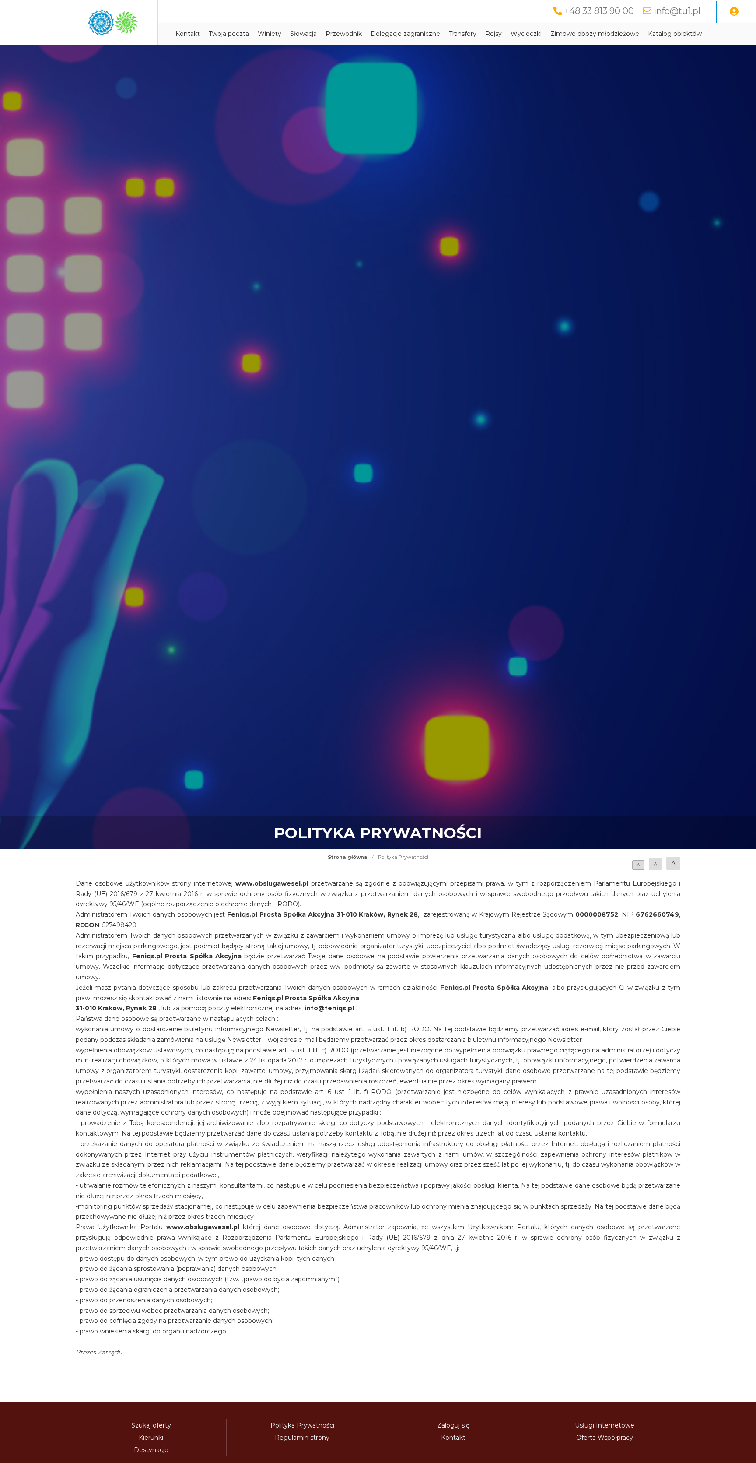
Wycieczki (526, 34)
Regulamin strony (302, 1438)
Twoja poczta (229, 34)
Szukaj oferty (151, 1425)
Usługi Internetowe (604, 1425)
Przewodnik (344, 34)
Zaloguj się (453, 1425)
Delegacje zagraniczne (405, 34)
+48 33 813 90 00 (599, 11)
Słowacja (303, 34)
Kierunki (151, 1438)
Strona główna (348, 857)
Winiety (269, 34)
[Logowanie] (734, 12)
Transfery (462, 34)
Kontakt (187, 34)
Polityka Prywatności (302, 1425)
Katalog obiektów (675, 34)
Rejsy (493, 34)
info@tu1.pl (677, 11)
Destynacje (151, 1450)
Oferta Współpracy (604, 1438)
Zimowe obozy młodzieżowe (594, 34)
